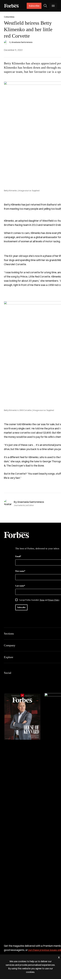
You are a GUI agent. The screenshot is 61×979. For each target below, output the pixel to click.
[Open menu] (53, 6)
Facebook (6, 680)
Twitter (29, 680)
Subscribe (34, 5)
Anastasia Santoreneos (22, 42)
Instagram (21, 680)
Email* (18, 556)
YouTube (37, 680)
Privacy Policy (53, 600)
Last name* (20, 586)
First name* (20, 571)
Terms (42, 600)
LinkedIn (14, 680)
